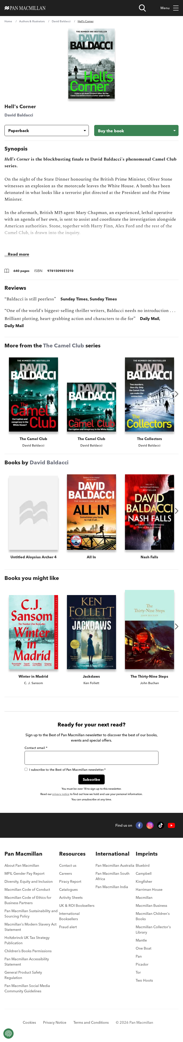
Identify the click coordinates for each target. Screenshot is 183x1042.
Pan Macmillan (23, 853)
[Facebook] (139, 825)
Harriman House (149, 889)
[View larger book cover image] (91, 64)
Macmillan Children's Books (153, 916)
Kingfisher (144, 881)
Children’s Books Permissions (28, 951)
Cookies (29, 1022)
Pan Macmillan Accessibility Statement (26, 962)
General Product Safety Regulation (23, 975)
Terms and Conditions (91, 1022)
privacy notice (60, 794)
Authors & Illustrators (32, 21)
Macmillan (144, 897)
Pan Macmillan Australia (115, 865)
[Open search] (142, 8)
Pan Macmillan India (112, 887)
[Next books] (177, 394)
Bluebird (143, 865)
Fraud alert (68, 927)
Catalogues (68, 889)
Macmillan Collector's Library (153, 929)
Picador (142, 964)
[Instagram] (150, 825)
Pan (139, 956)
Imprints (147, 853)
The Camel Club (63, 345)
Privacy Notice (54, 1022)
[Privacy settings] (8, 1033)
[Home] (25, 8)
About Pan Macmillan (21, 865)
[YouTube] (171, 825)
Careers (65, 873)
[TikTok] (160, 825)
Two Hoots (144, 980)
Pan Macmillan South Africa (112, 876)
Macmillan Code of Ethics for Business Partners (27, 900)
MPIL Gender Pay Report (24, 873)
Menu (165, 8)
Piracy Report (70, 881)
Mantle (141, 940)
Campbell (144, 873)
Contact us (67, 865)
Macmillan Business (151, 905)
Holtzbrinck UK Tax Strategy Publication (27, 940)
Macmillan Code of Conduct (27, 889)
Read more (18, 254)
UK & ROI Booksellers (76, 905)
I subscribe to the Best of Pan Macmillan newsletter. (67, 770)
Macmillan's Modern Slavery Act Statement (30, 927)
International (112, 853)
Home (8, 21)
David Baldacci (61, 21)
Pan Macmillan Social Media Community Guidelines (27, 988)
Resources (72, 853)
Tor (138, 972)
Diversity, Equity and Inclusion (28, 881)
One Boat (143, 948)
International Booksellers (69, 916)
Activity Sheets (71, 897)
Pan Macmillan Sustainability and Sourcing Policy (31, 913)
